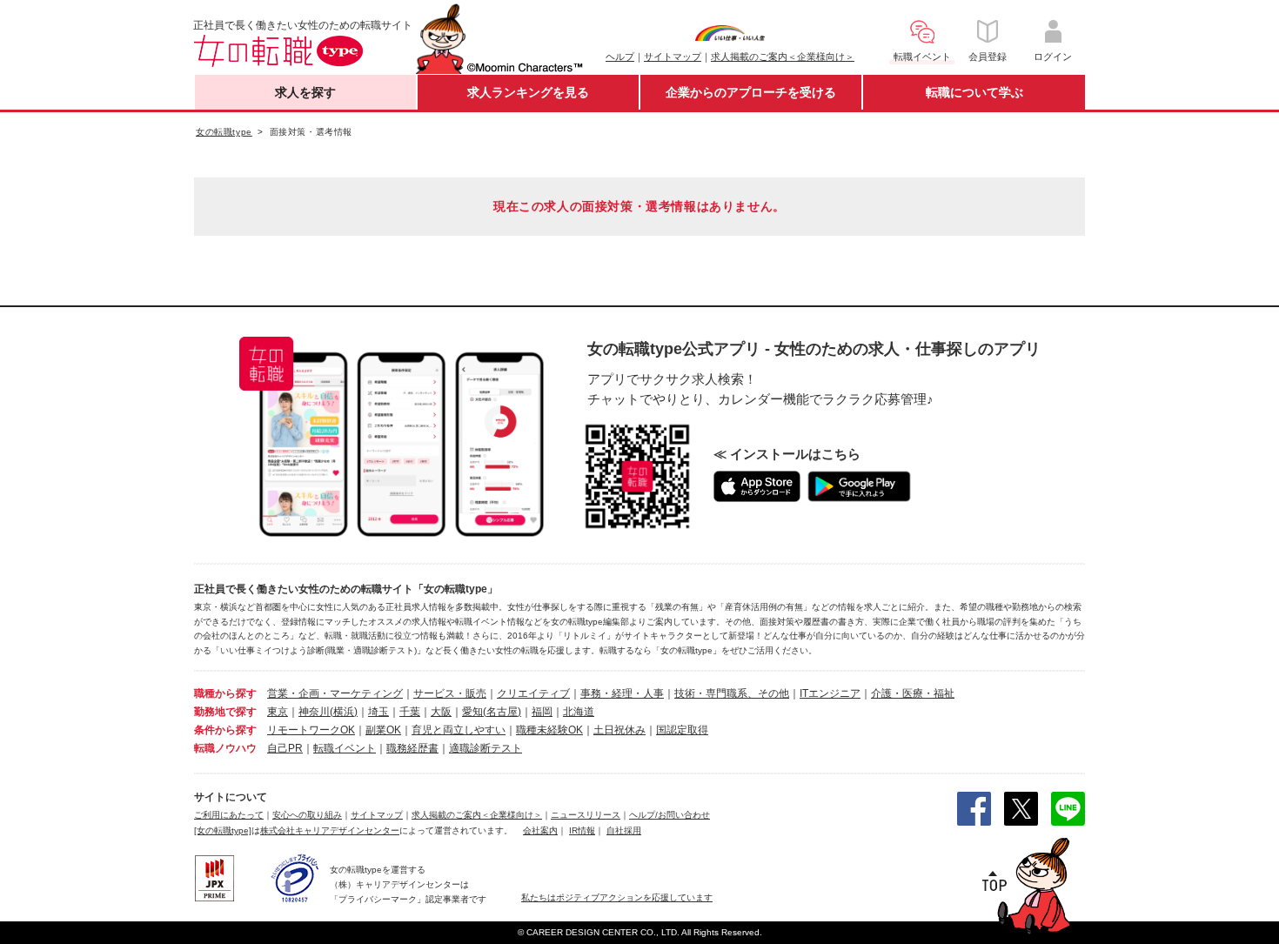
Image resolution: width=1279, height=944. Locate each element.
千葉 (409, 711)
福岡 (542, 711)
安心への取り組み (307, 815)
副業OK (383, 730)
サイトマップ (672, 56)
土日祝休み (619, 730)
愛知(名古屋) (491, 711)
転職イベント (344, 748)
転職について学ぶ (974, 92)
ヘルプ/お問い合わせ (669, 815)
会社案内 (540, 830)
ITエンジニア (830, 693)
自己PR (285, 748)
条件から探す (225, 730)
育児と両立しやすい (459, 730)
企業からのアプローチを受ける (751, 92)
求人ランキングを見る (528, 92)
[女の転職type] (222, 830)
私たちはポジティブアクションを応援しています (617, 897)
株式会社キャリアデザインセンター (329, 830)
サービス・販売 (449, 693)
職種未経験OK (549, 730)
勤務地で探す (225, 711)
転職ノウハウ (225, 748)
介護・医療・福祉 (912, 693)
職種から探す (225, 693)
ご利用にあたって (229, 815)
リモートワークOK (311, 730)
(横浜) (344, 711)
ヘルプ (620, 56)
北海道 (578, 711)
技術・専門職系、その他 (731, 693)
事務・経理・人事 (622, 693)
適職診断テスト (485, 748)
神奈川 (314, 711)
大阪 (441, 711)
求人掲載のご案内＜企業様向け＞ (782, 56)
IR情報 (582, 830)
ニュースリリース (585, 815)
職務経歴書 (412, 748)
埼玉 (378, 711)
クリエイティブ (533, 693)
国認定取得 (682, 730)
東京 (277, 711)
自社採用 (623, 830)
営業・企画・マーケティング (335, 693)
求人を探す (305, 92)
